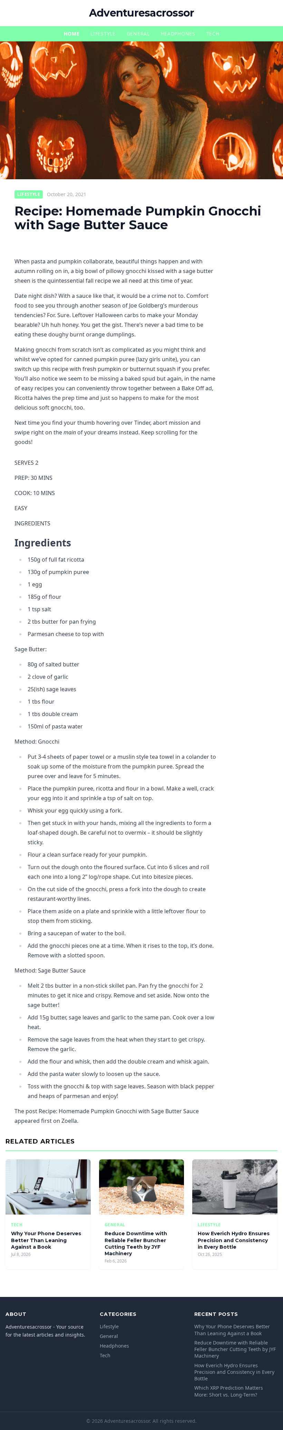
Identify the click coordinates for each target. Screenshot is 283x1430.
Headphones (178, 33)
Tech (212, 33)
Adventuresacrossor (141, 13)
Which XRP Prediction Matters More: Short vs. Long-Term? (228, 1391)
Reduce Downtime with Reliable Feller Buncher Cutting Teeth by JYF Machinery (136, 1243)
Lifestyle (102, 33)
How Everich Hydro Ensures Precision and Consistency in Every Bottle (234, 1240)
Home (72, 33)
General (138, 33)
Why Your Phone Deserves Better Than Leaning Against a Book (46, 1240)
